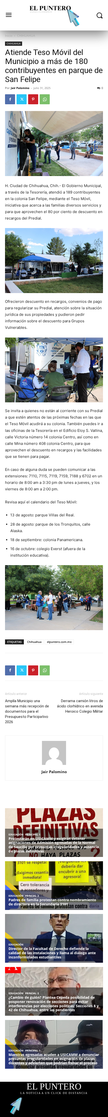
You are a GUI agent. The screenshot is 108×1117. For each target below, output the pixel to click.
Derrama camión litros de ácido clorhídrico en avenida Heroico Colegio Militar (80, 706)
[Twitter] (22, 99)
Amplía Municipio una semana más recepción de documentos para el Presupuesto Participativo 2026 (27, 711)
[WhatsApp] (45, 99)
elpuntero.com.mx (59, 642)
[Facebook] (10, 99)
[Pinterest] (33, 99)
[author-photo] (54, 765)
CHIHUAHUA (26, 36)
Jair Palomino (20, 88)
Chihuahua (34, 642)
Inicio (8, 36)
